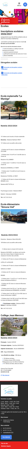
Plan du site (4, 443)
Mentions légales (6, 446)
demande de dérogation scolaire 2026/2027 (11, 68)
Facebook (6, 437)
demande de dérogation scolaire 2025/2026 (11, 74)
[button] (14, 110)
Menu (19, 5)
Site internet (5, 375)
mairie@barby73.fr (8, 432)
